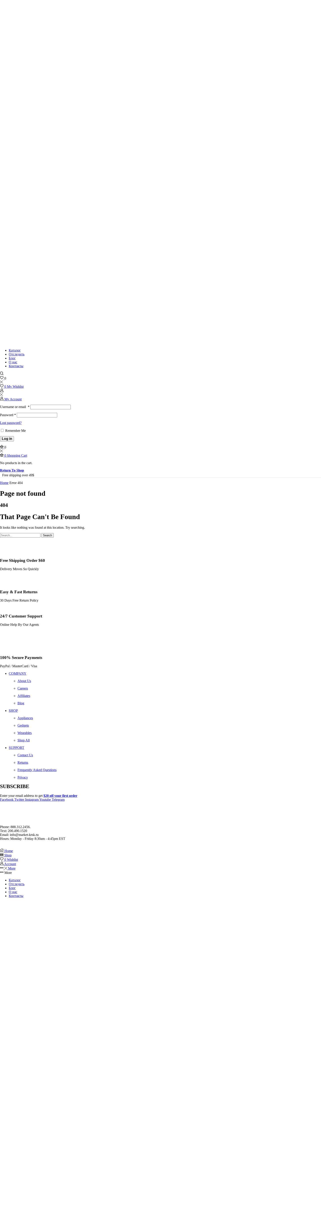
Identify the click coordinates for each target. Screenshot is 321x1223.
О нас (13, 362)
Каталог (15, 350)
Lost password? (11, 423)
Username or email (14, 407)
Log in (7, 439)
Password (8, 415)
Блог (12, 358)
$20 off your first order (60, 796)
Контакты (16, 366)
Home (4, 483)
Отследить (16, 354)
